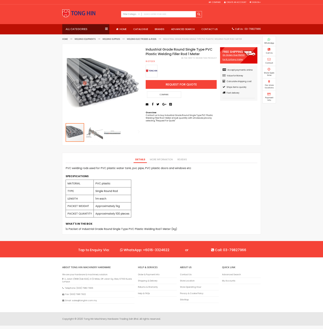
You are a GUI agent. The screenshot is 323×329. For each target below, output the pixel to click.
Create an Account (236, 2)
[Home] (90, 13)
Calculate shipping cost (239, 81)
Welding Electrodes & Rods (141, 39)
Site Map (184, 299)
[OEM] (151, 71)
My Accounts (228, 280)
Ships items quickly (236, 87)
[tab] (140, 159)
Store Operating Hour (190, 287)
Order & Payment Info (148, 274)
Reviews (182, 159)
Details (140, 159)
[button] (72, 85)
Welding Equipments (85, 39)
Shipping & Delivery (147, 280)
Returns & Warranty (148, 287)
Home (65, 39)
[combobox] (161, 14)
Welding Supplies (111, 39)
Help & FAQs (144, 293)
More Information (161, 159)
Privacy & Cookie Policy (191, 293)
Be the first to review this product (199, 58)
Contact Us (186, 274)
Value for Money (235, 75)
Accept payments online (240, 69)
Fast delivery (233, 92)
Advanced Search (231, 274)
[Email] (147, 104)
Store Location (187, 280)
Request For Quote (181, 84)
